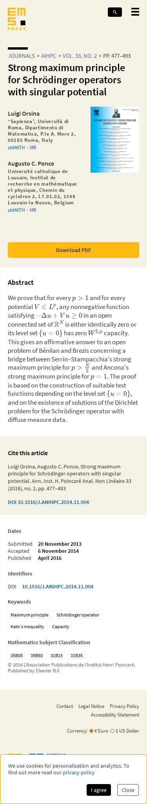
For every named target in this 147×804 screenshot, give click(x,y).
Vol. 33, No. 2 (80, 55)
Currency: (77, 731)
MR (33, 147)
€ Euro (101, 731)
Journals (21, 55)
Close (128, 789)
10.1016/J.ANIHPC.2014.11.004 (57, 586)
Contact (64, 706)
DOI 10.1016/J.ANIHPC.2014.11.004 (48, 502)
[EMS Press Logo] (16, 20)
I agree (99, 789)
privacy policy (79, 772)
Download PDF (73, 250)
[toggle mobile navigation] (135, 12)
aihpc (48, 55)
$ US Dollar (127, 731)
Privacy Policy (124, 706)
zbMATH (16, 147)
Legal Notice (91, 706)
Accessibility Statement (115, 714)
